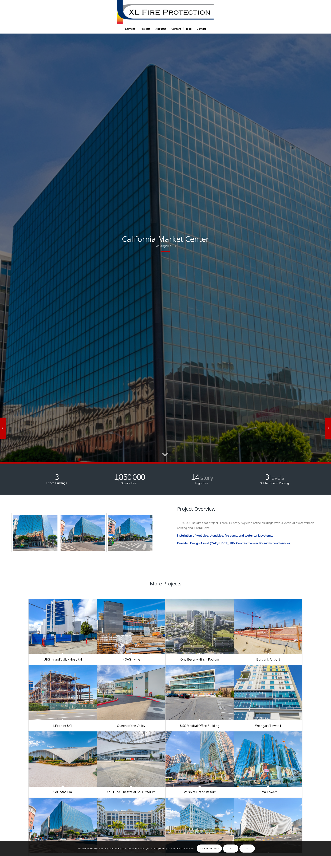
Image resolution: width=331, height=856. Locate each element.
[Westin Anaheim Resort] (131, 825)
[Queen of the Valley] (131, 693)
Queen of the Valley (131, 726)
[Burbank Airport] (268, 626)
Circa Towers (268, 792)
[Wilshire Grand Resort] (200, 759)
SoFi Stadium (62, 792)
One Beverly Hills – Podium (199, 659)
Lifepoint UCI (62, 726)
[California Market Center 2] (83, 532)
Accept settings (209, 848)
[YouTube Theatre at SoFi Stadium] (131, 759)
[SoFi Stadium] (63, 759)
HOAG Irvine (131, 659)
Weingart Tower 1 (268, 726)
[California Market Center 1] (130, 532)
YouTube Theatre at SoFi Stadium (131, 792)
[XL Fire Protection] (165, 12)
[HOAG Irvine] (131, 626)
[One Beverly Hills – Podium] (200, 626)
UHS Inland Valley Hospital (63, 659)
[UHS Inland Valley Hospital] (63, 626)
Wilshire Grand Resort (199, 792)
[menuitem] (130, 29)
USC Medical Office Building (199, 726)
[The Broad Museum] (268, 825)
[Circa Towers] (268, 759)
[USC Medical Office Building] (200, 693)
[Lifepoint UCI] (63, 693)
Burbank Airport (268, 659)
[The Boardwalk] (200, 825)
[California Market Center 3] (35, 532)
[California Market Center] (63, 825)
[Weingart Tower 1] (268, 693)
